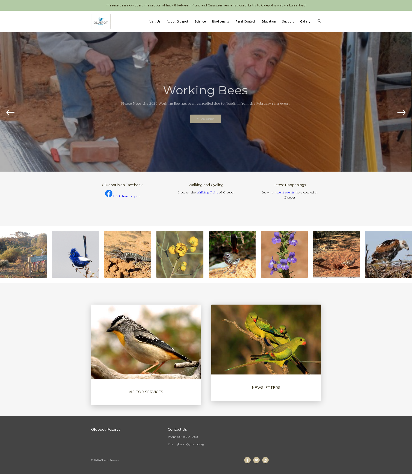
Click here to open (126, 196)
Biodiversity (220, 21)
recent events (285, 192)
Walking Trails (207, 192)
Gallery (305, 21)
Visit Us (155, 21)
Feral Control (245, 21)
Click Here (206, 117)
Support (288, 21)
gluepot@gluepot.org (190, 444)
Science (200, 21)
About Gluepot (177, 21)
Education (268, 21)
